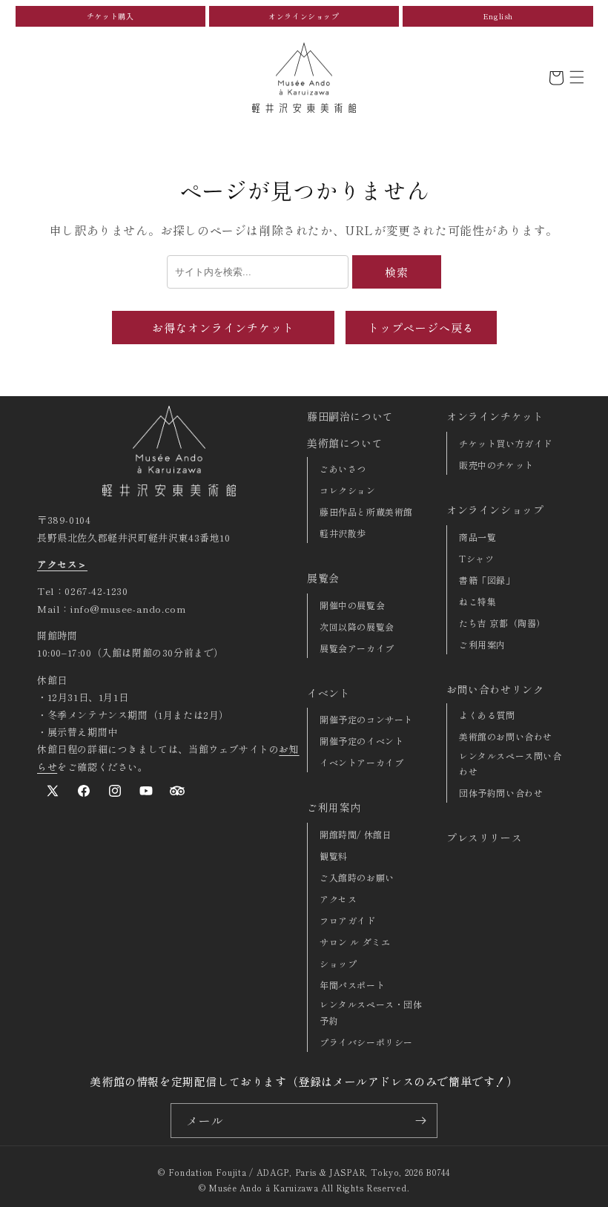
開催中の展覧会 (352, 605)
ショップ (338, 963)
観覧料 (334, 855)
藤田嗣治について (350, 416)
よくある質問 (487, 714)
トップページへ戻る (421, 327)
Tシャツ (476, 558)
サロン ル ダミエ (355, 941)
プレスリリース (484, 837)
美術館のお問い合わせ (505, 736)
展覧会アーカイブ (357, 648)
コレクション (348, 490)
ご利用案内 (334, 807)
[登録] (420, 1120)
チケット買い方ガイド (505, 443)
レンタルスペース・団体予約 (371, 1012)
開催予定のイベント (361, 740)
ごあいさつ (343, 468)
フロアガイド (348, 920)
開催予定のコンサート (366, 719)
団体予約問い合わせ (501, 792)
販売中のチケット (496, 464)
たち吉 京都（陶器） (502, 622)
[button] (577, 77)
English (498, 16)
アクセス (338, 898)
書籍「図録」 (487, 579)
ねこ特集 (477, 601)
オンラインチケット (494, 416)
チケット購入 (110, 16)
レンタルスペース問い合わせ (510, 763)
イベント (328, 692)
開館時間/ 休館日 (355, 834)
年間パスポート (352, 985)
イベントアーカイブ (361, 762)
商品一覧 (477, 536)
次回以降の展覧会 (357, 626)
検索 (397, 272)
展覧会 (323, 577)
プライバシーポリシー (366, 1042)
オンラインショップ (303, 16)
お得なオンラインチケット (223, 327)
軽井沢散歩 (343, 533)
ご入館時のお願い (357, 877)
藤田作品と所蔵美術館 (366, 511)
